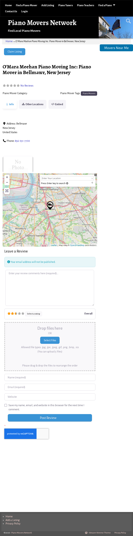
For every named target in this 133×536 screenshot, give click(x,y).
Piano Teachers (85, 5)
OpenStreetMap (77, 245)
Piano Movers (36, 93)
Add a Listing (13, 520)
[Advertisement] (50, 479)
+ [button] (7, 177)
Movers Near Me (116, 48)
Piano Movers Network (42, 22)
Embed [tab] (59, 104)
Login (24, 11)
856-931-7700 (22, 141)
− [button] (7, 182)
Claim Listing (15, 51)
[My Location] (67, 183)
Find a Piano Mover (26, 5)
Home (8, 5)
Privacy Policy (13, 523)
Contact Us (11, 11)
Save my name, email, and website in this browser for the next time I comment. (46, 407)
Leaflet (54, 245)
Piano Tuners (65, 5)
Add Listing (47, 5)
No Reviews (26, 85)
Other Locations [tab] (34, 104)
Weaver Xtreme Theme (100, 533)
